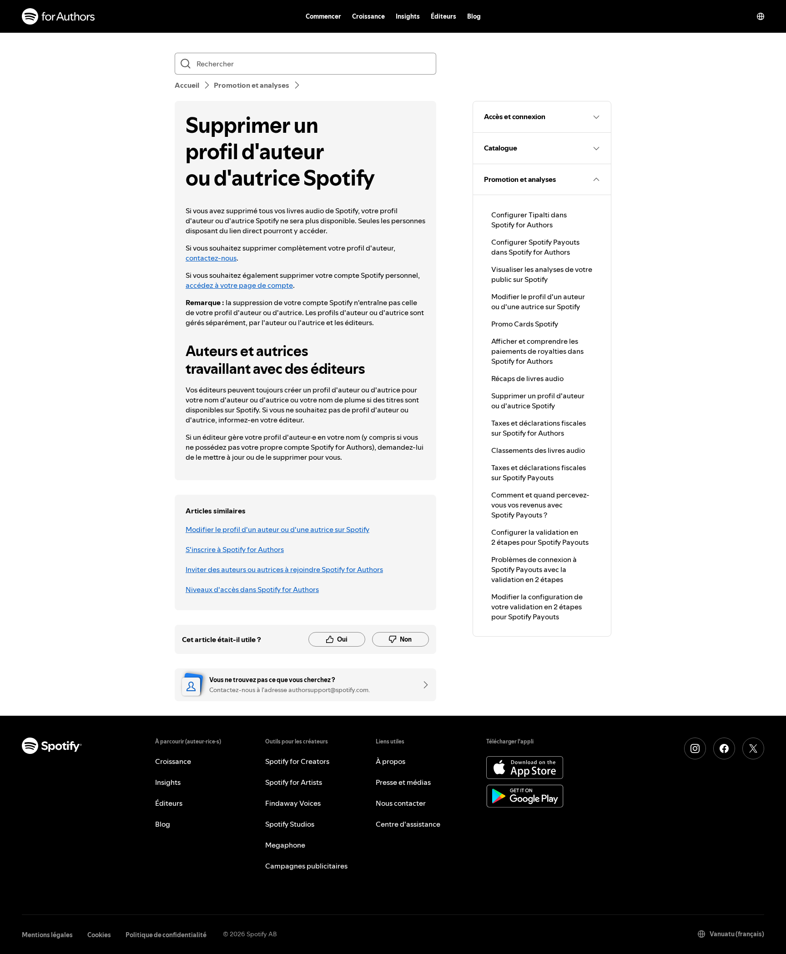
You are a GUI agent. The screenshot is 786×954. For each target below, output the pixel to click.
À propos (390, 761)
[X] (753, 748)
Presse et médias (403, 782)
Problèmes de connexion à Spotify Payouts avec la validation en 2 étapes (534, 569)
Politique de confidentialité (166, 934)
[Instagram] (695, 748)
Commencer (323, 16)
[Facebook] (724, 748)
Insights (408, 16)
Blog (474, 16)
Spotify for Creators (297, 761)
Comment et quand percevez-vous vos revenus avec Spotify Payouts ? (540, 505)
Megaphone (285, 845)
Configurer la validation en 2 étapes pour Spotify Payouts (540, 537)
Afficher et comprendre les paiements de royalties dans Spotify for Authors (537, 351)
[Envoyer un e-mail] (422, 685)
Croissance (368, 16)
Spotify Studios (289, 824)
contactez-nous (211, 258)
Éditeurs (443, 16)
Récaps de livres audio (527, 378)
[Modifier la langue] (760, 16)
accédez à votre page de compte (239, 285)
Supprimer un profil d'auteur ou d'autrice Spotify (537, 401)
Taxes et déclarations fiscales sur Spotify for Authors (538, 428)
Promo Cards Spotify (524, 324)
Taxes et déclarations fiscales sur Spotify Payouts (538, 472)
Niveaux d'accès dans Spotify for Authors (252, 589)
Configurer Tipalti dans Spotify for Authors (529, 220)
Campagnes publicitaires (306, 866)
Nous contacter (401, 803)
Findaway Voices (293, 803)
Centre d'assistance (408, 824)
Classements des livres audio (538, 450)
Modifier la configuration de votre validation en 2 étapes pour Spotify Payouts (537, 607)
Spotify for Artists (293, 782)
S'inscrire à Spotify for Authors (235, 549)
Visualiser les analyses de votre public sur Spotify (541, 274)
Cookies (99, 934)
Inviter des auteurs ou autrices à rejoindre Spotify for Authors (284, 569)
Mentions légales (47, 934)
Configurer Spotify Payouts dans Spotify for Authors (535, 247)
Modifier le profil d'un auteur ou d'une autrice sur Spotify (277, 529)
